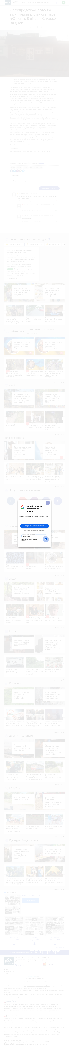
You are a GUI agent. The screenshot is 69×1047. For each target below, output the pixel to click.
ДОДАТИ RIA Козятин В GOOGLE (34, 526)
